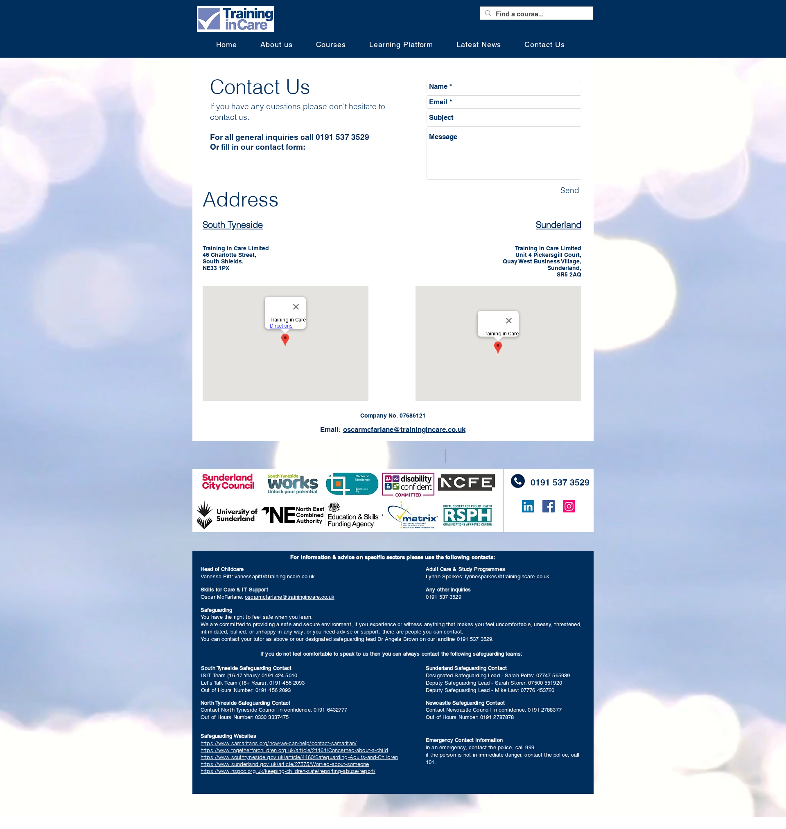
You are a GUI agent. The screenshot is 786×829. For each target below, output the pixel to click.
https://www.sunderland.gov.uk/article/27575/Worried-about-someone (285, 764)
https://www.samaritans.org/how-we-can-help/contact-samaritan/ (279, 743)
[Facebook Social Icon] (548, 506)
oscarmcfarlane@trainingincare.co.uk (289, 597)
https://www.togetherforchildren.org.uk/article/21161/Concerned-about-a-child (294, 750)
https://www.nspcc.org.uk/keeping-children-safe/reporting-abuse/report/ (288, 771)
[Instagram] (569, 506)
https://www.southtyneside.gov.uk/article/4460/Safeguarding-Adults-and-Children (299, 757)
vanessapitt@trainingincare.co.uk (275, 576)
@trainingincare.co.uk (429, 429)
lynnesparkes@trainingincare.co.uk (507, 576)
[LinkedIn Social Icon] (528, 506)
